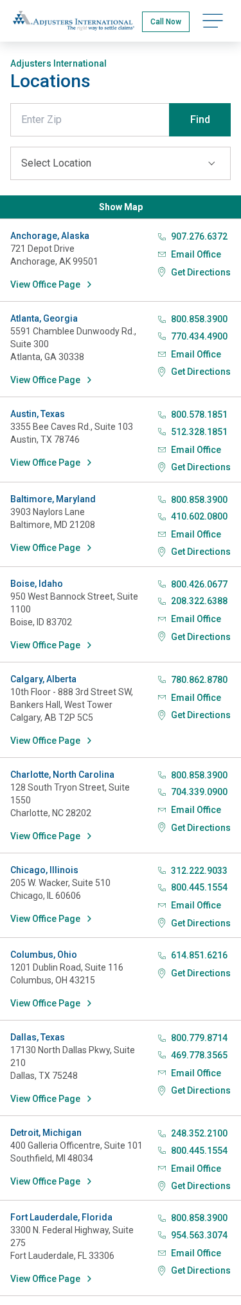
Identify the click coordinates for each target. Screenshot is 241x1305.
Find (200, 119)
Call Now (165, 21)
